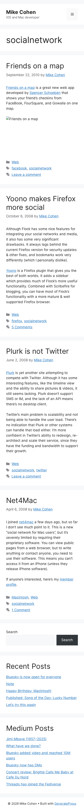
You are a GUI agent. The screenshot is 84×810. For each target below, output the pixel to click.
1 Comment (21, 610)
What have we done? (23, 746)
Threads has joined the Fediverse (33, 784)
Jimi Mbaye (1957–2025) (26, 739)
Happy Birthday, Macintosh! (28, 691)
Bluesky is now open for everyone (33, 677)
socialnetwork (40, 168)
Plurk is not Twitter (37, 351)
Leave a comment (26, 175)
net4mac (26, 522)
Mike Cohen (21, 12)
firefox (17, 321)
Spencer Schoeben (45, 93)
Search (12, 632)
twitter (41, 470)
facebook (19, 168)
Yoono (11, 271)
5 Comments (22, 327)
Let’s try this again (21, 705)
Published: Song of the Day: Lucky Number (41, 698)
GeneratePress (65, 803)
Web (15, 162)
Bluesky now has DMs (24, 765)
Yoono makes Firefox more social (41, 202)
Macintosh (20, 597)
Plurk (10, 373)
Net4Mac (21, 500)
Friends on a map (35, 65)
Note (10, 684)
